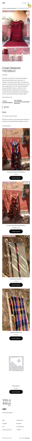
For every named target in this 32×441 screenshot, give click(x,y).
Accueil (4, 8)
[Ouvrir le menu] (23, 3)
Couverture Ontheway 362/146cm (16, 225)
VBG (3, 3)
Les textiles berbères (11, 8)
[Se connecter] (25, 3)
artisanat (19, 100)
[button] (27, 13)
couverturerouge (18, 101)
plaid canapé (26, 101)
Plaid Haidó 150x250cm (16, 279)
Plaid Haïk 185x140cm (16, 332)
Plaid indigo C (16, 386)
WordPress (27, 438)
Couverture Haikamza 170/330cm (16, 172)
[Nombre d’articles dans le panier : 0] (28, 3)
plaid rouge (17, 103)
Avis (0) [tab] (6, 107)
